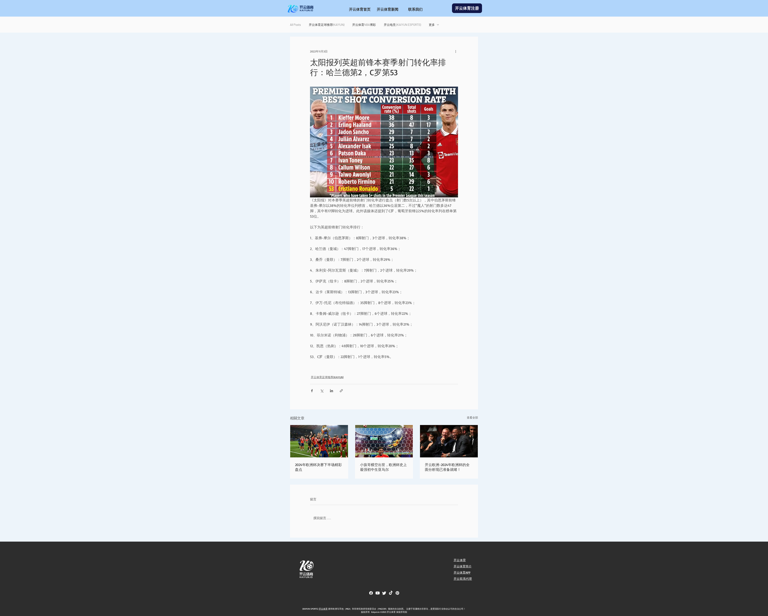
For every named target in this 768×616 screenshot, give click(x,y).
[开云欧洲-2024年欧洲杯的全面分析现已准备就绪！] (449, 441)
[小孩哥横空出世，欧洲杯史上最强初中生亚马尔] (384, 441)
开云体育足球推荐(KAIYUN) (326, 24)
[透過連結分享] (341, 391)
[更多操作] (455, 51)
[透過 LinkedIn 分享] (331, 391)
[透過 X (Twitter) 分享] (322, 391)
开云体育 (323, 608)
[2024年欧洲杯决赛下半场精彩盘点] (319, 441)
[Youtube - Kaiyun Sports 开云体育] (377, 593)
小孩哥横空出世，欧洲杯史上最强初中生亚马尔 (383, 467)
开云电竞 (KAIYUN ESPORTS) (402, 24)
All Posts (295, 24)
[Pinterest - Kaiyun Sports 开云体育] (397, 593)
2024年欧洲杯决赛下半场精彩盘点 (318, 467)
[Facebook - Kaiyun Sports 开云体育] (371, 593)
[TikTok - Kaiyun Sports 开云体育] (390, 593)
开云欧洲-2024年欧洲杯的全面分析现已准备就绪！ (447, 467)
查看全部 (472, 417)
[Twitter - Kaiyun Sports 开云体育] (384, 593)
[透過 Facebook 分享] (312, 391)
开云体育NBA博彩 (364, 24)
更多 (432, 24)
